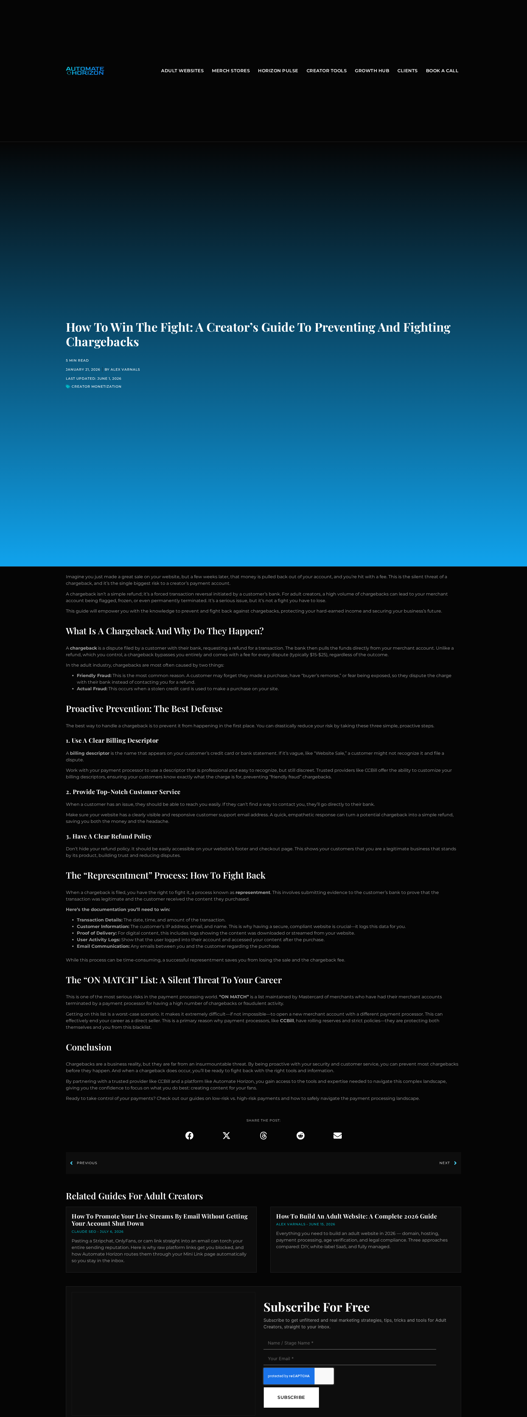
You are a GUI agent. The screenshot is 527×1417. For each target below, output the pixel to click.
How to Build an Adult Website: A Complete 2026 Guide (356, 1216)
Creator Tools (327, 70)
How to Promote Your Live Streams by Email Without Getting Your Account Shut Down (160, 1219)
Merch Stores (231, 70)
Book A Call (442, 70)
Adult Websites (182, 70)
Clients (407, 70)
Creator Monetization (97, 386)
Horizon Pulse (278, 70)
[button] (189, 1135)
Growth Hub (372, 70)
